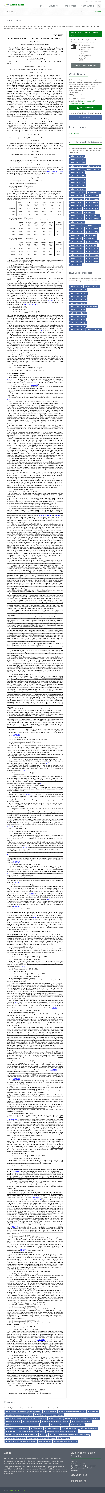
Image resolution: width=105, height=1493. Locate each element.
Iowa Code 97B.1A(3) (79, 296)
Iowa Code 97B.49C (78, 313)
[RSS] (85, 1481)
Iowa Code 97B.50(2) (79, 316)
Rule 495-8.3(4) (90, 238)
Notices (89, 12)
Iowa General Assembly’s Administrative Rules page (82, 102)
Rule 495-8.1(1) (77, 215)
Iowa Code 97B (77, 287)
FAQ (87, 2)
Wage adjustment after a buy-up (66, 1441)
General (45, 1425)
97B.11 (50, 300)
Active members (50, 1412)
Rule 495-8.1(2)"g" (78, 225)
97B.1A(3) (34, 384)
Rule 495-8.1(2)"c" (93, 219)
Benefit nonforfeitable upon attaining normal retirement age (26, 1418)
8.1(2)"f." (49, 763)
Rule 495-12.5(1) (77, 166)
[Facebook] (72, 1481)
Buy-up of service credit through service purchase (82, 1418)
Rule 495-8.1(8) (77, 235)
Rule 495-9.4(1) (77, 255)
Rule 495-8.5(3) (77, 252)
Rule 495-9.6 (76, 265)
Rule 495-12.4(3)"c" (78, 159)
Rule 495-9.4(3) (77, 258)
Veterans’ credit (46, 1441)
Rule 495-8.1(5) (92, 229)
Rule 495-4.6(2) (92, 196)
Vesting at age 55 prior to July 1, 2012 (42, 1438)
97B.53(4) (14, 1227)
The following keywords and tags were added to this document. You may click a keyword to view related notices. (37, 1408)
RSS (81, 60)
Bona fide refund (55, 1418)
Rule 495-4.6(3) (77, 199)
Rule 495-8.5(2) (92, 248)
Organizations (87, 6)
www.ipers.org (12, 1119)
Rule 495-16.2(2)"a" (78, 176)
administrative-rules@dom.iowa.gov (84, 1466)
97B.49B (48, 515)
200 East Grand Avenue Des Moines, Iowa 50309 (83, 1466)
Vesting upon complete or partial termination (21, 1441)
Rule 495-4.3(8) (94, 192)
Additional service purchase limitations (19, 1415)
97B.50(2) (15, 1171)
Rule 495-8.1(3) (94, 225)
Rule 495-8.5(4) (92, 252)
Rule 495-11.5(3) (77, 156)
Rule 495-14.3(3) (77, 169)
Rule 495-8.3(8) (77, 245)
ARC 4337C (10, 11)
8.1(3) (23, 966)
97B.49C (57, 515)
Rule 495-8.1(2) (77, 219)
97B (34, 917)
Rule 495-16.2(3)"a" (78, 186)
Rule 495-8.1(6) (77, 232)
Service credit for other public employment (62, 1431)
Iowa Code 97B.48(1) (79, 303)
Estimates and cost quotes (82, 1421)
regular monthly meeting (54, 171)
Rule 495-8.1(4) (77, 229)
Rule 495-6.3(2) (92, 199)
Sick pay (44, 1435)
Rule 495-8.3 (76, 238)
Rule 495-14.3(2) (93, 166)
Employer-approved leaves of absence (56, 1421)
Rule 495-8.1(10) (93, 215)
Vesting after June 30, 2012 (16, 1438)
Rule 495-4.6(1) (77, 196)
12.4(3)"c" (23, 1250)
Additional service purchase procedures (50, 1415)
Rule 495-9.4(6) (92, 262)
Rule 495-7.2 (76, 212)
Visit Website (84, 51)
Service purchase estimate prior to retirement (22, 1435)
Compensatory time (13, 1421)
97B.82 (17, 1002)
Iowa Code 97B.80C (78, 326)
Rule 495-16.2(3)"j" (78, 189)
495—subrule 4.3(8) (30, 304)
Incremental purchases (60, 1425)
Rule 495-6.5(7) (77, 205)
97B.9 (40, 330)
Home (41, 6)
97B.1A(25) (11, 379)
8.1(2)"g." (16, 734)
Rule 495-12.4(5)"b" (78, 163)
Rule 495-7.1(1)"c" (91, 209)
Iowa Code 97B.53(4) (79, 323)
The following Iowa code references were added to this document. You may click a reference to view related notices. (85, 281)
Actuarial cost (93, 1412)
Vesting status (64, 1438)
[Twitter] (76, 1481)
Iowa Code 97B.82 (78, 329)
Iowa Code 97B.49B (78, 310)
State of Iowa (12, 1490)
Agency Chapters (85, 56)
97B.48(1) (41, 1340)
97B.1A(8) (35, 1197)
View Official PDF (86, 107)
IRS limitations (37, 1428)
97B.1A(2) (29, 794)
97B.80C (31, 893)
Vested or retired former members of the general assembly (71, 1435)
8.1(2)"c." (25, 847)
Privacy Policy (22, 1490)
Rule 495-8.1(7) (92, 232)
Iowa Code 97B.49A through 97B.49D (84, 306)
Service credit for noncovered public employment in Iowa (25, 1431)
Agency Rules (84, 58)
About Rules (54, 6)
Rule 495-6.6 (76, 209)
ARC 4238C (74, 133)
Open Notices (70, 6)
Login (91, 2)
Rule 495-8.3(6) (77, 242)
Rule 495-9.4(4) (92, 258)
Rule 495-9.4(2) (92, 255)
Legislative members (70, 1428)
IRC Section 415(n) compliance (17, 1428)
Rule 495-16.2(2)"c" (78, 182)
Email (82, 53)
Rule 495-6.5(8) (92, 205)
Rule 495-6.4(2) (92, 202)
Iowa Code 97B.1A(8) (79, 300)
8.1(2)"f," (54, 1070)
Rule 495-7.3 (89, 212)
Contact (98, 2)
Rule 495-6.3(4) (77, 202)
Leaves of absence (52, 1428)
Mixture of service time (89, 1428)
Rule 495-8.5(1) (77, 248)
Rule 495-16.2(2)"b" (78, 179)
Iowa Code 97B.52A (78, 320)
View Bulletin (86, 117)
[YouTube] (80, 1481)
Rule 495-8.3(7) (92, 242)
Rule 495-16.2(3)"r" (78, 192)
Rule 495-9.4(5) (77, 262)
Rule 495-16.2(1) (77, 172)
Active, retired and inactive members (72, 1412)
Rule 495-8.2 (91, 235)
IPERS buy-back (77, 1425)
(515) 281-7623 (84, 49)
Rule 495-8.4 (91, 245)
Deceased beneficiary (32, 1421)
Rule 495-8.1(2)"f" (78, 222)
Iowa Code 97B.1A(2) (79, 290)
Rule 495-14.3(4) (93, 169)
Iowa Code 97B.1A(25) (79, 293)
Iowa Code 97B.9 (94, 329)
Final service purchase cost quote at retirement (22, 1425)
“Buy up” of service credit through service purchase (24, 1412)
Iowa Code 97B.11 (93, 287)
